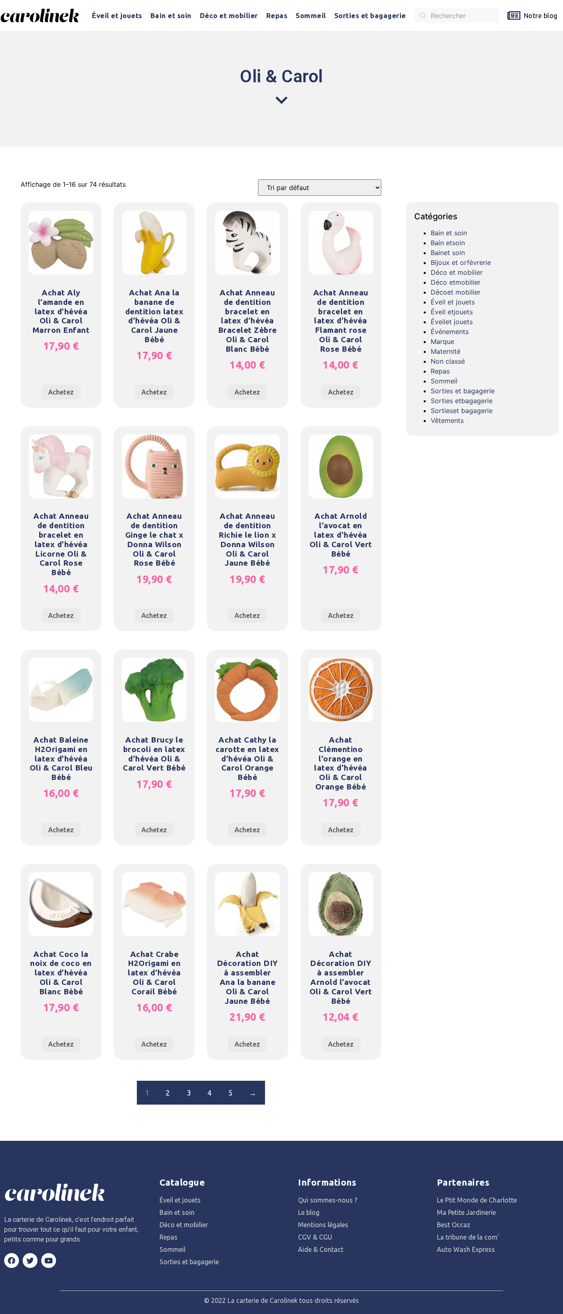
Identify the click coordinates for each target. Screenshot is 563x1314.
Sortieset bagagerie (462, 410)
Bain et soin (171, 15)
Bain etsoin (448, 243)
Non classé (448, 361)
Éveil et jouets (117, 15)
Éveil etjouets (452, 312)
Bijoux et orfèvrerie (461, 262)
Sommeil (311, 15)
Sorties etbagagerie (462, 401)
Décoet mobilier (456, 292)
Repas (277, 15)
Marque (442, 341)
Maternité (445, 351)
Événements (450, 331)
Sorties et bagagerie (370, 15)
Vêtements (447, 420)
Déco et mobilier (229, 15)
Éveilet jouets (452, 322)
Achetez (61, 392)
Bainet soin (448, 252)
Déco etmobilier (456, 282)
